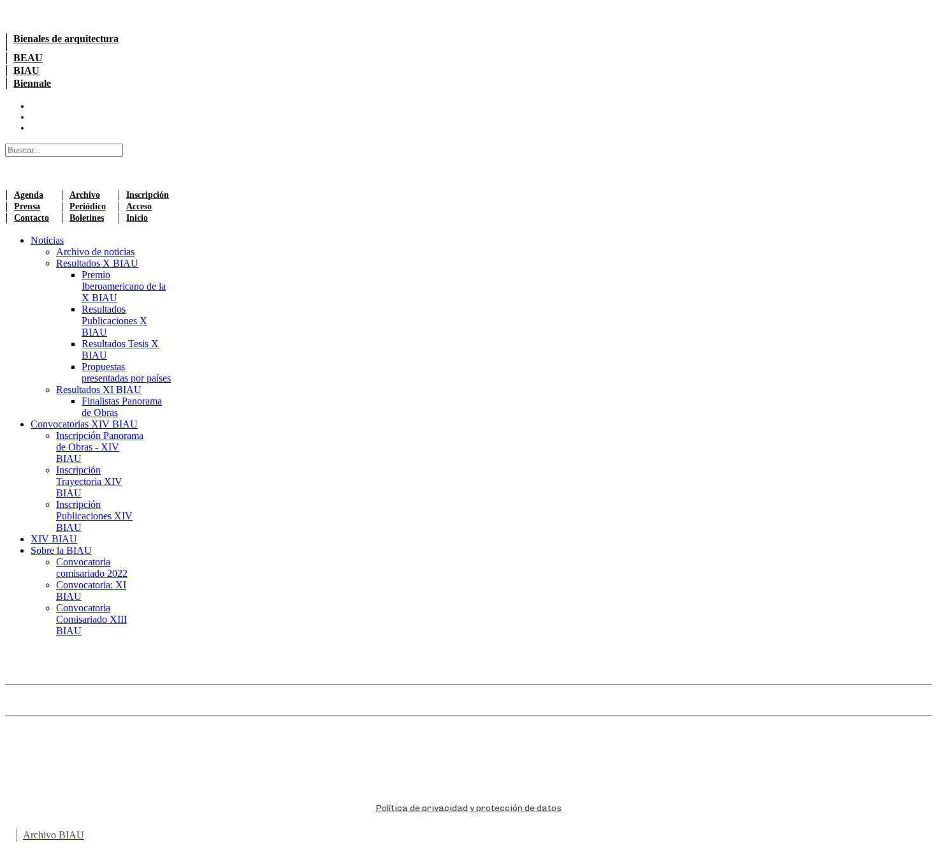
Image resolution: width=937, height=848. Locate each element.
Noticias (47, 240)
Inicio (137, 218)
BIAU (26, 70)
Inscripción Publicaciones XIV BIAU (94, 516)
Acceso (139, 206)
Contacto (31, 218)
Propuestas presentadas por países (126, 372)
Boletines (86, 218)
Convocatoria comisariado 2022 (91, 567)
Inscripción (147, 195)
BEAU (28, 57)
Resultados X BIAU (97, 263)
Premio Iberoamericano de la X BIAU (124, 286)
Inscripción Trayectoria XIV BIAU (89, 481)
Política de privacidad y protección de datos (468, 808)
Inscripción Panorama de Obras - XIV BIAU (99, 447)
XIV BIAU (54, 538)
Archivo (84, 195)
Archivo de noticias (95, 251)
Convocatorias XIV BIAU (84, 424)
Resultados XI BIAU (99, 389)
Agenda (28, 195)
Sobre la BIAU (61, 550)
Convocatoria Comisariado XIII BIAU (91, 619)
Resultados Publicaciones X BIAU (114, 321)
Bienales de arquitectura (66, 38)
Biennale (32, 83)
